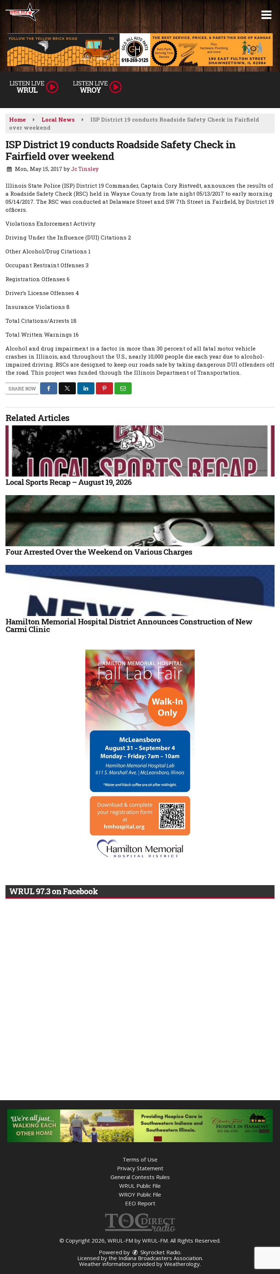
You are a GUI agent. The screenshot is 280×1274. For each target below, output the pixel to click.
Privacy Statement (140, 1168)
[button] (266, 15)
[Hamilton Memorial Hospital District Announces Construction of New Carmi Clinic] (140, 590)
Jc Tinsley (84, 168)
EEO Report (140, 1203)
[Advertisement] (140, 49)
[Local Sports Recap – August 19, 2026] (140, 451)
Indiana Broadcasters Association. (160, 1258)
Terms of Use (140, 1159)
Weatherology (182, 1263)
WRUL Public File (140, 1185)
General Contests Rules (140, 1177)
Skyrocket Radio (159, 1252)
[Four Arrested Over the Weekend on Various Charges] (140, 520)
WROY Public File (140, 1194)
